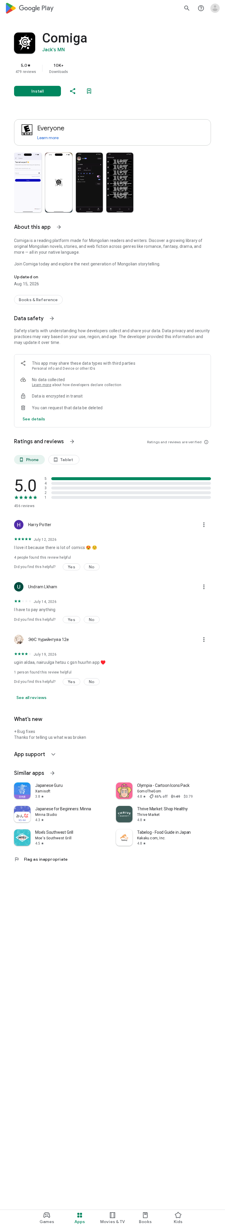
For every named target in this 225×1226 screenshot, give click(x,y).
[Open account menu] (215, 8)
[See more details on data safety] (34, 419)
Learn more (48, 137)
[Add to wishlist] (89, 91)
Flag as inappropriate (41, 859)
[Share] (73, 91)
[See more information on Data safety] (52, 318)
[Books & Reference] (38, 299)
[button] (28, 182)
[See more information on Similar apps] (52, 773)
